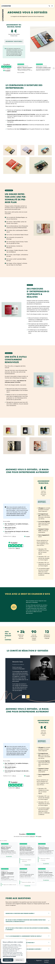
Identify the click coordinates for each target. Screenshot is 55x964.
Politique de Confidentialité (23, 961)
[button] (23, 696)
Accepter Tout (8, 960)
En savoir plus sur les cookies (12, 955)
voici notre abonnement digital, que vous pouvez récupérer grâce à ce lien (16, 513)
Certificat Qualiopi (46, 961)
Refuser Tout (19, 960)
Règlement (39, 960)
